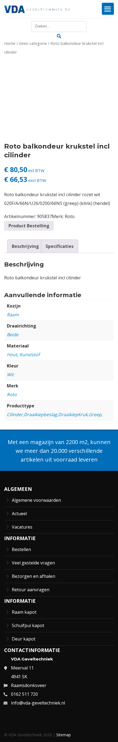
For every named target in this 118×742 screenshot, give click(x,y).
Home (9, 43)
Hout (12, 355)
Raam (13, 315)
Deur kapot (23, 639)
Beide (12, 335)
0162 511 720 (24, 694)
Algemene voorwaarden (36, 500)
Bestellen (21, 549)
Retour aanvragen (30, 590)
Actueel (19, 514)
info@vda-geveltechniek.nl (38, 703)
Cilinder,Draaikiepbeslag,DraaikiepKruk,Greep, (55, 414)
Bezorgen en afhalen (33, 576)
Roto (70, 216)
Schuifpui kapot (28, 625)
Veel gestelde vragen (33, 563)
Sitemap (63, 734)
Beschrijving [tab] (25, 246)
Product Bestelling (29, 226)
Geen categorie (33, 43)
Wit (10, 375)
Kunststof (29, 355)
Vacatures (22, 527)
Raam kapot (24, 612)
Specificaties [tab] (60, 246)
